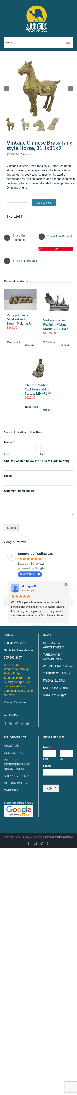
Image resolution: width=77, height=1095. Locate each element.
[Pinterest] (22, 723)
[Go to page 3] (41, 625)
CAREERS (11, 790)
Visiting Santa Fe (15, 702)
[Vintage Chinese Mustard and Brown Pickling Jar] (20, 299)
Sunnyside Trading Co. (35, 553)
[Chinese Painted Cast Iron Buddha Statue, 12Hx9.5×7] (38, 367)
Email (8, 475)
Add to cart (44, 202)
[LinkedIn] (27, 723)
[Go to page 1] (35, 625)
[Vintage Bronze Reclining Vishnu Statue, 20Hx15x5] (56, 302)
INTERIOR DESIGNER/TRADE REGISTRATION (17, 764)
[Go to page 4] (44, 625)
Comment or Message (20, 490)
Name (9, 442)
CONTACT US (13, 752)
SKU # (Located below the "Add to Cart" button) (37, 461)
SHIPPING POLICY (16, 776)
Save (57, 248)
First (6, 454)
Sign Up (51, 788)
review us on (28, 573)
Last (42, 454)
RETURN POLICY (16, 783)
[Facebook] (5, 723)
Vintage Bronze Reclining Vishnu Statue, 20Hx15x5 (55, 324)
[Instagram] (10, 723)
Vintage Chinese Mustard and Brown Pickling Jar (20, 319)
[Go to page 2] (38, 625)
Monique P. (28, 586)
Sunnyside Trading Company (58, 837)
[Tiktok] (16, 723)
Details (30, 345)
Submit (11, 527)
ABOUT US (11, 745)
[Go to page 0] (32, 625)
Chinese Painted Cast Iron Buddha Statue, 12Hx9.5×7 (38, 389)
